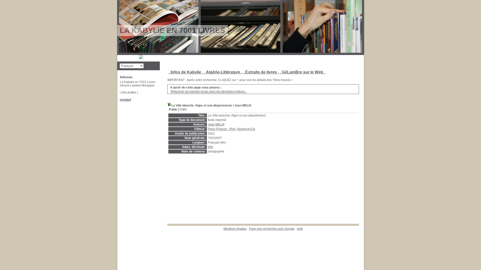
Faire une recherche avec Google (272, 228)
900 (210, 147)
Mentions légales (235, 228)
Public (173, 109)
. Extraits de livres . (261, 72)
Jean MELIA (216, 124)
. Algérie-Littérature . (223, 72)
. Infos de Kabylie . (186, 72)
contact (125, 100)
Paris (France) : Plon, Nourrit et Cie (231, 129)
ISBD (183, 109)
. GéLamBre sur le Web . (302, 72)
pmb (300, 228)
